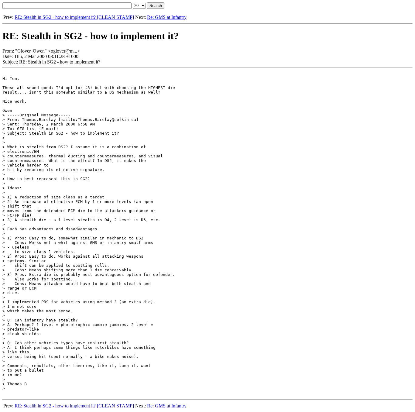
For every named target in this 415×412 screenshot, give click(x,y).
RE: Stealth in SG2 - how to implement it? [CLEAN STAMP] (74, 17)
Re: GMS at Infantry (167, 17)
